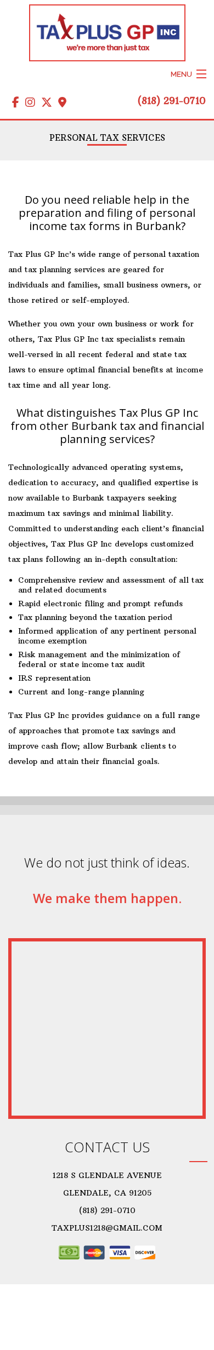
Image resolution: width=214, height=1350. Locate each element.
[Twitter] (44, 104)
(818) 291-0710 (172, 101)
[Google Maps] (60, 104)
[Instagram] (28, 104)
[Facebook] (13, 104)
